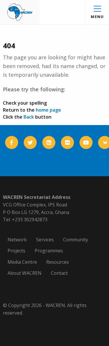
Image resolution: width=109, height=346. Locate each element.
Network (17, 239)
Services (45, 239)
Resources (57, 262)
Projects (16, 250)
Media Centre (22, 262)
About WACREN (25, 273)
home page (48, 110)
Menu (97, 16)
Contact (59, 273)
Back (29, 117)
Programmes (49, 250)
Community (75, 239)
